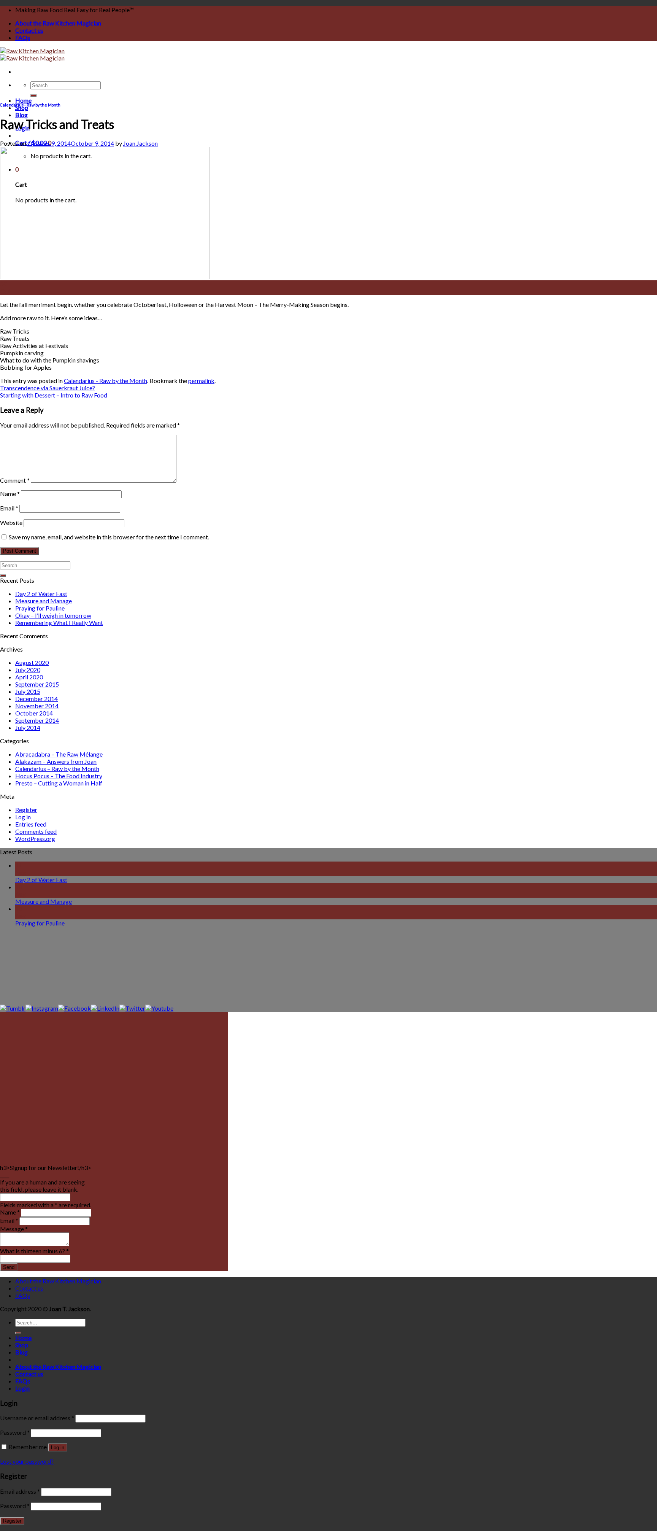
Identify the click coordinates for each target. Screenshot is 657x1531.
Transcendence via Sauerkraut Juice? (47, 387)
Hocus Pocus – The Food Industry (58, 775)
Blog (21, 114)
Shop (21, 107)
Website (11, 522)
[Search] (33, 95)
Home (23, 100)
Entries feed (30, 824)
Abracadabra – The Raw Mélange (59, 754)
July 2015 (27, 691)
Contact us (29, 30)
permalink (201, 380)
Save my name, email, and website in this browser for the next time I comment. (109, 537)
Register (26, 809)
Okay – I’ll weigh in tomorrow (53, 615)
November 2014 (37, 705)
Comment (15, 480)
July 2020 (27, 669)
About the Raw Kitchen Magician (58, 23)
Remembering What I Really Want (59, 622)
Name (10, 493)
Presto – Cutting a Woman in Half (58, 783)
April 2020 (29, 676)
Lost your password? (27, 1461)
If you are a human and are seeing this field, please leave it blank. (42, 1185)
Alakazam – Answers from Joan (56, 761)
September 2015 (37, 684)
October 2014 (34, 713)
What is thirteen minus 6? (34, 1250)
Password (15, 1432)
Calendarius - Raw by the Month (30, 104)
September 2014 (37, 720)
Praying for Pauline (40, 608)
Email (9, 508)
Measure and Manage (43, 600)
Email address (20, 1491)
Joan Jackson (140, 143)
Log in (23, 816)
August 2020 (32, 662)
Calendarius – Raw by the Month (57, 768)
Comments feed (36, 831)
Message (14, 1228)
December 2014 (36, 698)
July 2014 (27, 727)
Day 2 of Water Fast (41, 593)
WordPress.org (35, 838)
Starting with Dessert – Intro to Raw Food (53, 395)
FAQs (22, 37)
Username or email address (37, 1417)
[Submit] (3, 575)
